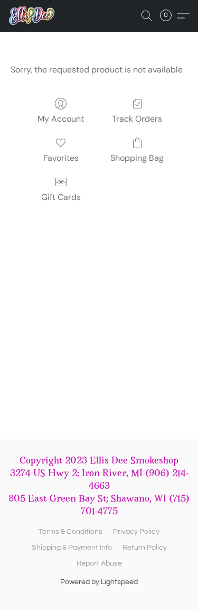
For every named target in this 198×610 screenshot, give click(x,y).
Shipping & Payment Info (72, 547)
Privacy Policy (136, 531)
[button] (32, 16)
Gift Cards (61, 197)
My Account (60, 118)
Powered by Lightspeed (99, 582)
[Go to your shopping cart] (169, 16)
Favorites (61, 157)
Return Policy (144, 547)
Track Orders (137, 118)
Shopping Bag (137, 157)
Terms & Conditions (70, 531)
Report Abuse (99, 563)
